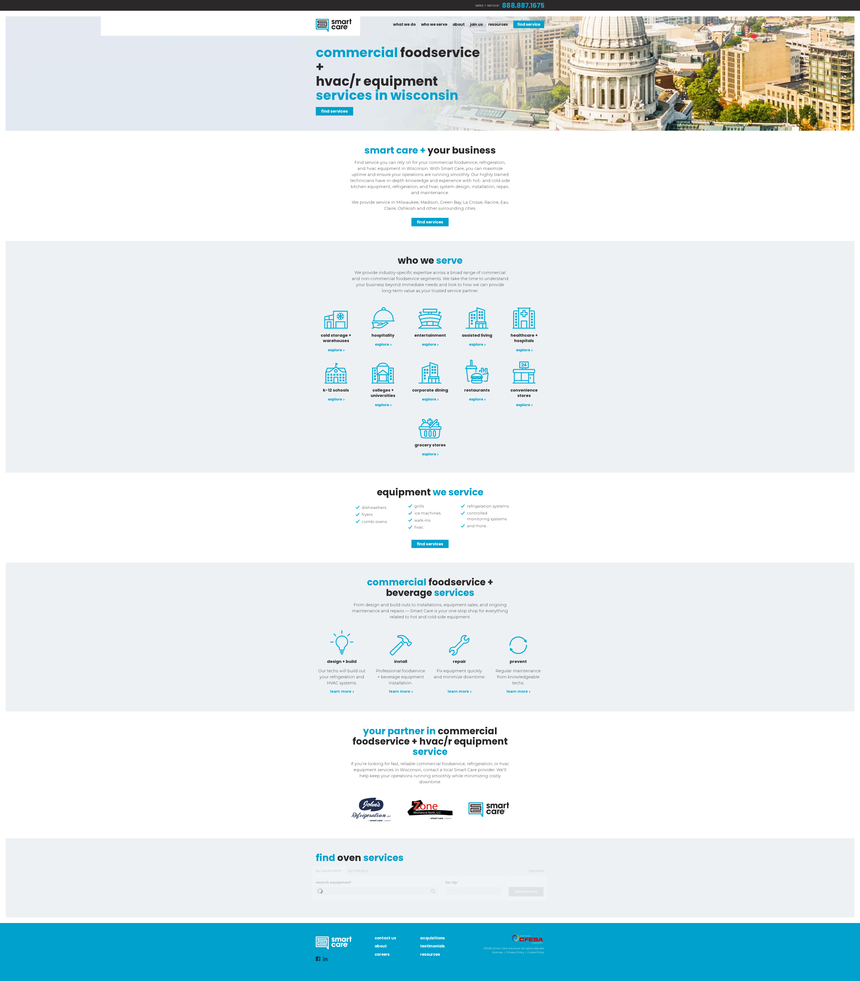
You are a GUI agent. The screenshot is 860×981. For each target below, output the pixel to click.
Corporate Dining (430, 390)
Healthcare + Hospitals (524, 337)
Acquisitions (432, 938)
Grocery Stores (430, 445)
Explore (335, 350)
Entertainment (430, 335)
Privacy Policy (515, 952)
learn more (340, 691)
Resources (498, 24)
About (459, 24)
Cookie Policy (535, 952)
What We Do (404, 24)
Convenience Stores (524, 392)
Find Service (528, 24)
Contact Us (385, 938)
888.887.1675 (523, 5)
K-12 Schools (336, 390)
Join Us (476, 24)
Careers (382, 954)
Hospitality (383, 335)
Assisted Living (477, 335)
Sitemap (497, 952)
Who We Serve (434, 24)
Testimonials (432, 946)
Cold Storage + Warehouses (336, 337)
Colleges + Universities (383, 392)
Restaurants (477, 390)
